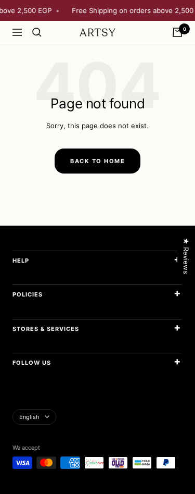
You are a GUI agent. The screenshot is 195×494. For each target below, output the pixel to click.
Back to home (97, 161)
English (29, 417)
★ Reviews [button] (186, 256)
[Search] (37, 32)
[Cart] (177, 32)
